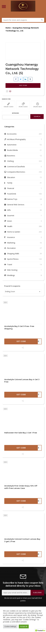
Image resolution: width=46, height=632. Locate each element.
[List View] (10, 91)
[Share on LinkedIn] (25, 79)
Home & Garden (13, 232)
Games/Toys (12, 199)
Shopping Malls (13, 253)
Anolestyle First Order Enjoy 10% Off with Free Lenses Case (20, 487)
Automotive (11, 145)
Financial (10, 188)
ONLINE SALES (37, 107)
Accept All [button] (23, 626)
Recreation (11, 248)
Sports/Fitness (13, 259)
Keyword (15, 113)
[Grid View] (7, 91)
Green (9, 221)
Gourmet (10, 215)
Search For (6, 99)
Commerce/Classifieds (16, 166)
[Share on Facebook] (16, 79)
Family (9, 183)
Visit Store (23, 85)
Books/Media (12, 150)
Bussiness (11, 155)
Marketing (11, 243)
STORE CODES (23, 107)
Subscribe (37, 593)
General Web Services (15, 204)
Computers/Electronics (16, 172)
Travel (9, 264)
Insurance (11, 237)
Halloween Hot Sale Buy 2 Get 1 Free (20, 433)
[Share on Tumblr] (30, 79)
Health (9, 226)
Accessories (12, 134)
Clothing (10, 161)
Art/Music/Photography (16, 139)
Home (8, 28)
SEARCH (37, 116)
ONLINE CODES (8, 107)
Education (11, 177)
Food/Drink (11, 194)
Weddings (11, 275)
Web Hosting (12, 270)
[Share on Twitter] (21, 79)
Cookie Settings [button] (10, 626)
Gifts (9, 210)
